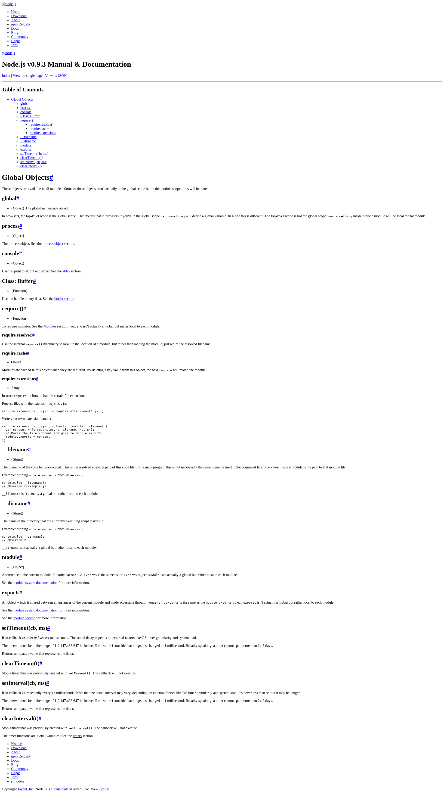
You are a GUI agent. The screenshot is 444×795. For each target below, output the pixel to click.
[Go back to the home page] (9, 4)
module (25, 145)
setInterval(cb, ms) (33, 162)
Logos (15, 41)
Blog (14, 32)
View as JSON (56, 76)
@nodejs (8, 53)
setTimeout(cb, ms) (34, 154)
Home (15, 12)
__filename (28, 137)
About (15, 20)
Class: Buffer (30, 116)
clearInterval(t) (31, 166)
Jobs (14, 45)
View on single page (28, 76)
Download (19, 16)
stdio (66, 271)
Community (19, 37)
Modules (49, 326)
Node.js (16, 744)
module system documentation (35, 583)
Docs (15, 28)
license (104, 789)
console (25, 112)
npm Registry (21, 24)
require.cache (39, 129)
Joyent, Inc (26, 789)
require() (26, 120)
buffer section (64, 299)
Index (6, 76)
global (24, 104)
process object (53, 244)
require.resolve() (41, 124)
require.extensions (43, 133)
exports (25, 149)
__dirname (28, 141)
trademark (60, 789)
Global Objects (22, 99)
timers (77, 736)
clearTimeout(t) (31, 158)
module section (24, 618)
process (25, 108)
